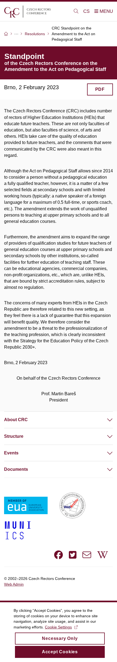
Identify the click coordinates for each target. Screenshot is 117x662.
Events (11, 453)
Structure (13, 436)
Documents (16, 469)
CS (86, 11)
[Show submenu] (104, 420)
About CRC (16, 419)
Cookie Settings (58, 627)
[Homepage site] (35, 11)
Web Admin (14, 584)
